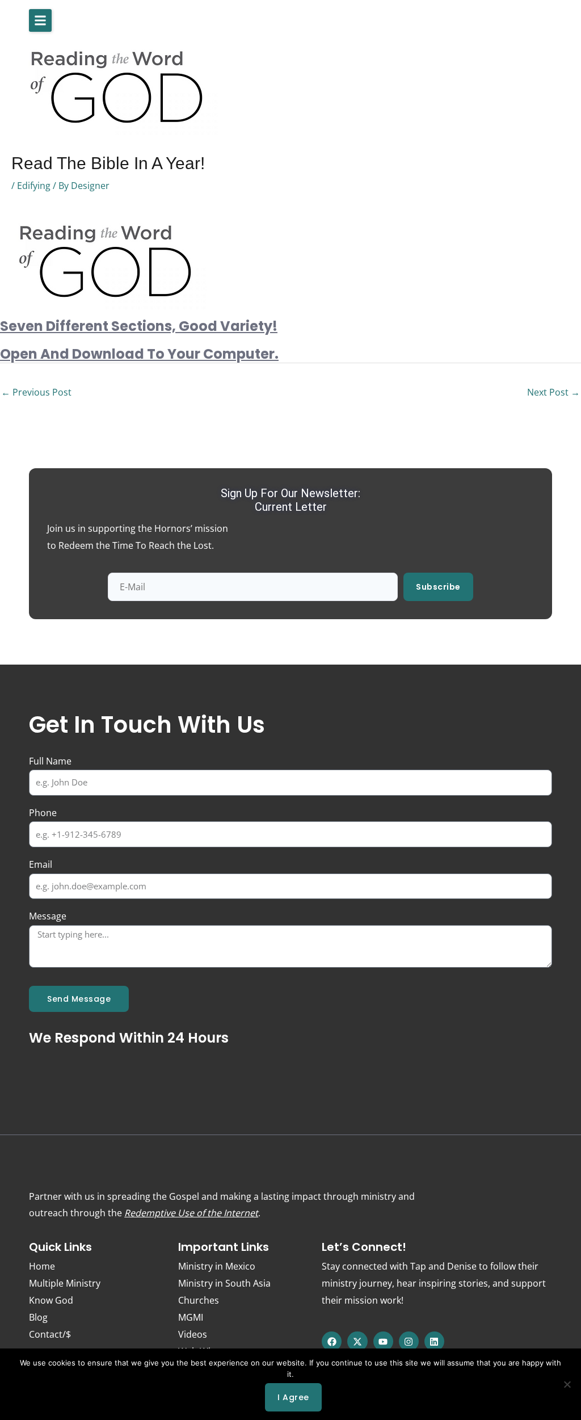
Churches (198, 1300)
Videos (192, 1334)
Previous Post (36, 392)
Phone (43, 812)
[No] (566, 1384)
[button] (40, 20)
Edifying (33, 185)
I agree (293, 1397)
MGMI (190, 1317)
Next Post (553, 392)
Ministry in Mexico (216, 1266)
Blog (38, 1317)
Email (40, 864)
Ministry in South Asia (224, 1283)
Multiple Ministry (64, 1283)
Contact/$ (50, 1334)
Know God (51, 1300)
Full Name (50, 761)
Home (42, 1266)
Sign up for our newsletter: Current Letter (290, 500)
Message (47, 916)
